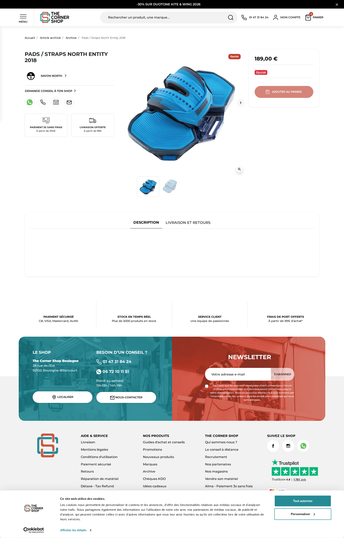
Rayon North (51, 76)
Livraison (88, 442)
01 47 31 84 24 (116, 361)
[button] (315, 17)
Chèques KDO (154, 479)
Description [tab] (146, 222)
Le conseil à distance (221, 449)
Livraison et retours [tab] (188, 222)
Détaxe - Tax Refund (97, 486)
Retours (87, 471)
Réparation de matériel (99, 479)
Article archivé (50, 38)
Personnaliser (300, 514)
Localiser (65, 397)
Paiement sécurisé (96, 464)
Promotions (152, 449)
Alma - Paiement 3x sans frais (229, 486)
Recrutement (216, 457)
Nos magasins (216, 471)
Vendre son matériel (221, 479)
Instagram (288, 446)
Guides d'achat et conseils (164, 442)
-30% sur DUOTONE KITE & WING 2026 (169, 4)
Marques (150, 464)
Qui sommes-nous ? (221, 442)
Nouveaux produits (158, 457)
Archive (71, 38)
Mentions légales (94, 449)
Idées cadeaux (154, 486)
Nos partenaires (218, 464)
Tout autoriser (303, 501)
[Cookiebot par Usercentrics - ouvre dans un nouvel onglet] (33, 530)
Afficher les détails (73, 530)
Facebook (273, 446)
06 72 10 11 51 (115, 371)
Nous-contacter (128, 397)
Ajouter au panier (286, 92)
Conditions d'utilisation (99, 457)
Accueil (30, 38)
